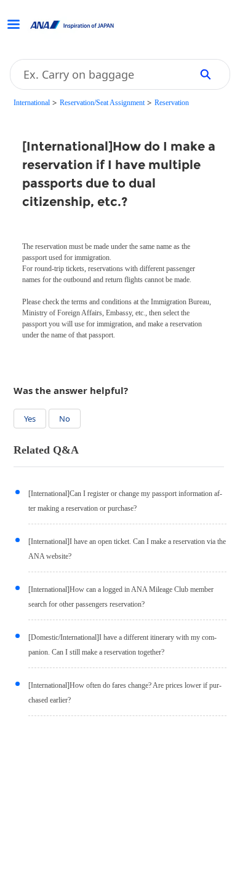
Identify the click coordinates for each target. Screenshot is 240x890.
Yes (30, 418)
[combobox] (96, 74)
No (64, 418)
